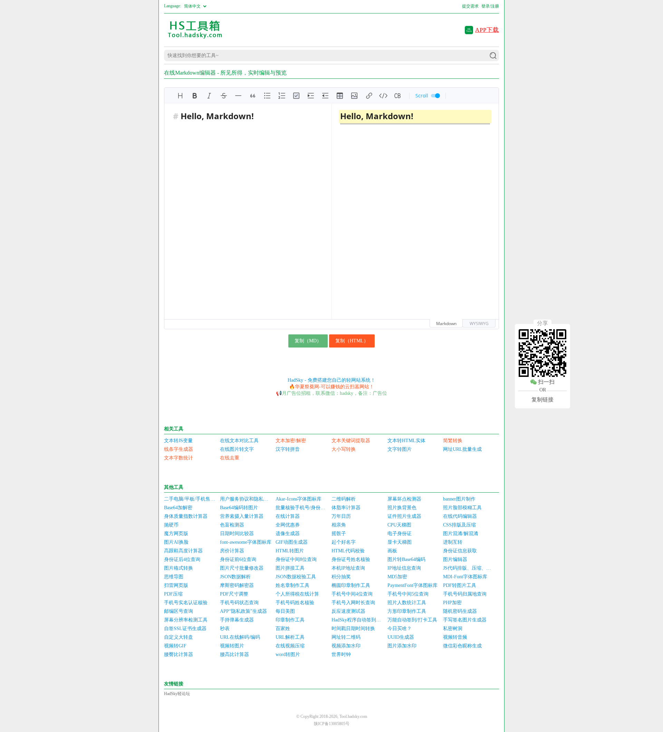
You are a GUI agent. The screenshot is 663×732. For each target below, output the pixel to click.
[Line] (238, 95)
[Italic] (209, 95)
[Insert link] (368, 95)
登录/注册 (490, 6)
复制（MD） (308, 340)
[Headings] (180, 95)
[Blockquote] (252, 95)
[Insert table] (339, 95)
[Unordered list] (267, 95)
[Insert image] (354, 95)
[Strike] (223, 95)
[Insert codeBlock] (397, 95)
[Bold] (194, 95)
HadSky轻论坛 (177, 693)
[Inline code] (383, 95)
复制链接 (542, 399)
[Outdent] (325, 95)
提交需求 (470, 6)
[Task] (296, 95)
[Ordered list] (281, 95)
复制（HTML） (351, 340)
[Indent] (310, 95)
